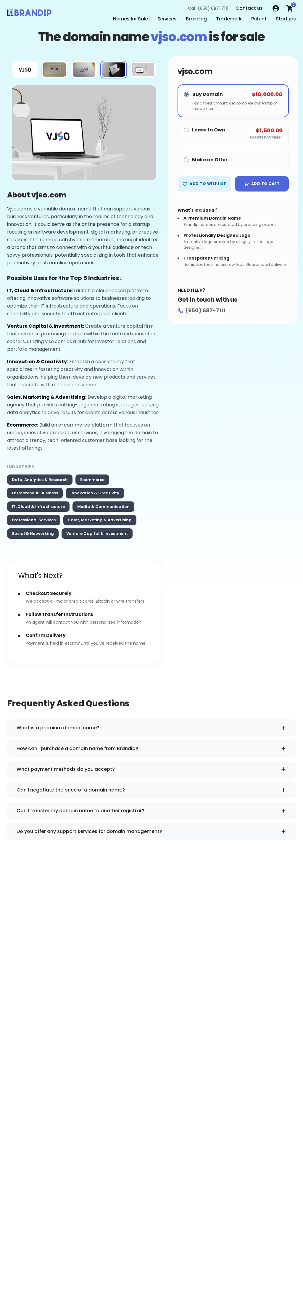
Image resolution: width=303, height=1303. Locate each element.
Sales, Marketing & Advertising (100, 520)
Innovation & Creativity (94, 493)
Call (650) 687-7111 (208, 8)
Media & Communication (103, 506)
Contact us (249, 8)
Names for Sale (130, 18)
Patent (259, 18)
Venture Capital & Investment (97, 533)
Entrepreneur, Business (35, 493)
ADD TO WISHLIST (208, 183)
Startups (286, 18)
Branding (196, 18)
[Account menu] (276, 8)
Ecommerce (92, 479)
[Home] (29, 14)
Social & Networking (33, 533)
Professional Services (34, 520)
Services (167, 18)
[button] (25, 69)
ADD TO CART (265, 183)
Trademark (228, 18)
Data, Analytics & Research (40, 479)
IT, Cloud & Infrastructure (38, 506)
